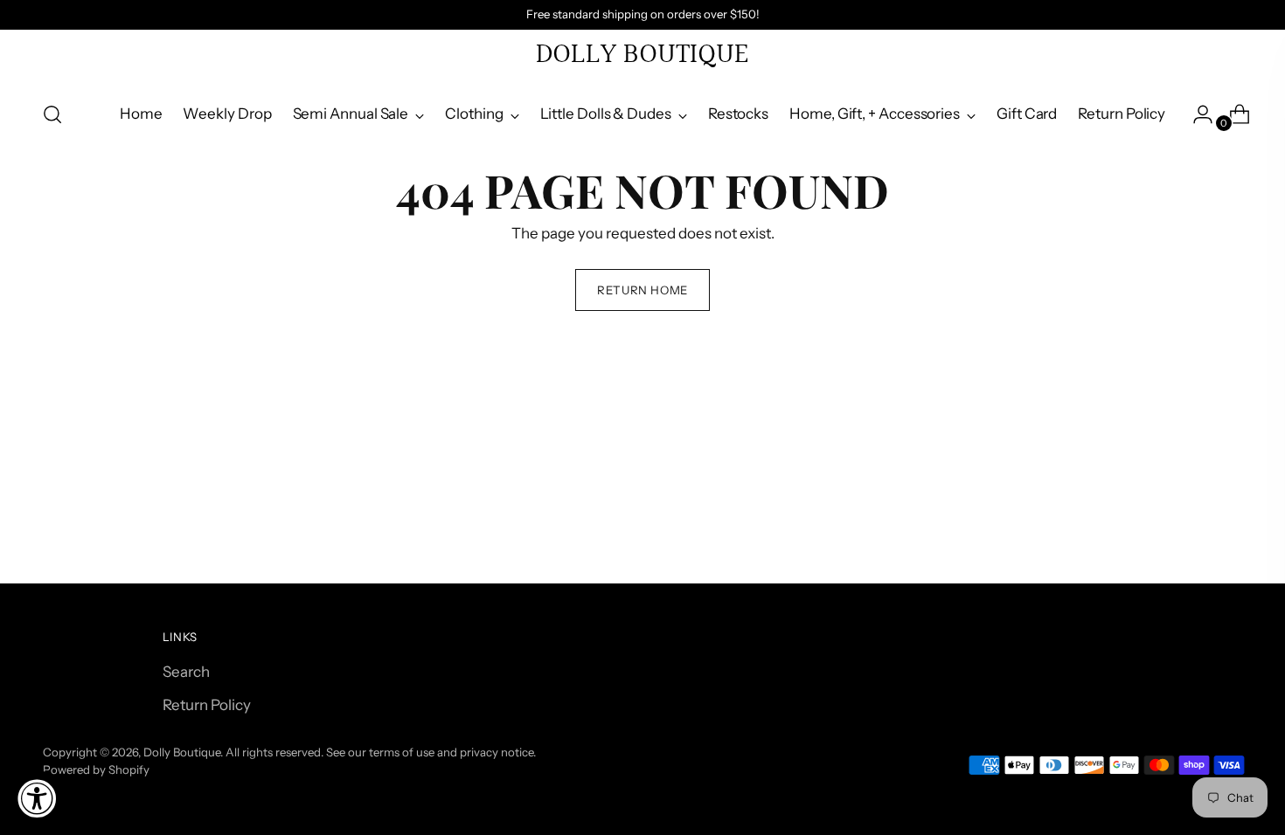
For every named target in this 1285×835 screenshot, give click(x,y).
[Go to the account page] (1195, 114)
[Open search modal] (52, 114)
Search (186, 671)
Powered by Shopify (96, 769)
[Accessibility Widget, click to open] (37, 798)
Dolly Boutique (181, 752)
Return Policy (207, 705)
